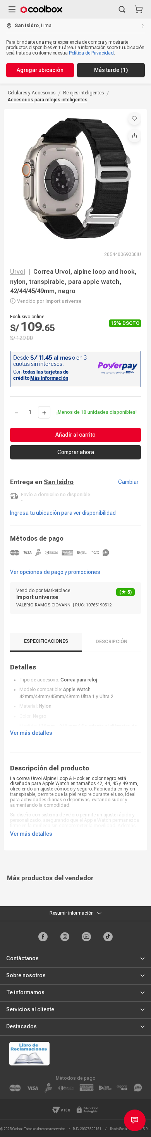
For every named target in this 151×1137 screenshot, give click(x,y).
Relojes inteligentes (83, 93)
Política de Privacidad (91, 53)
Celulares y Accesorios (31, 93)
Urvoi (17, 271)
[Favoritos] (134, 118)
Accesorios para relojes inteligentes (48, 99)
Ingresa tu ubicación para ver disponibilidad (63, 513)
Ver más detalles (31, 733)
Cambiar (128, 482)
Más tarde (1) (111, 70)
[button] (121, 9)
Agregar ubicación (40, 70)
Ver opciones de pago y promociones (55, 572)
